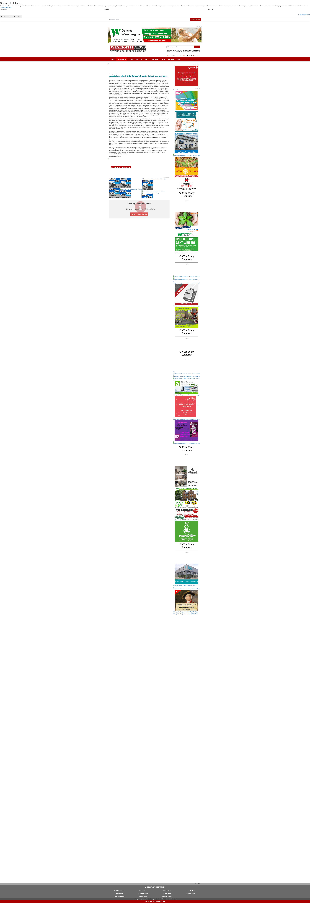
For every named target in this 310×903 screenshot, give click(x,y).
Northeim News (190, 894)
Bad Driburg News (119, 891)
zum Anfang (198, 883)
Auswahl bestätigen (6, 17)
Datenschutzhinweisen (5, 7)
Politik (147, 59)
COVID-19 (130, 59)
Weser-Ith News (166, 896)
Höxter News (119, 894)
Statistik (106, 9)
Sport (163, 59)
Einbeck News (167, 891)
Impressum (138, 899)
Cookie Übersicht (162, 899)
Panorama (171, 59)
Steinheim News (119, 896)
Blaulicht (139, 59)
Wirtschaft (155, 59)
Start (113, 59)
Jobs (178, 59)
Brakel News (143, 891)
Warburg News (143, 896)
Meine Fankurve (143, 894)
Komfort (210, 9)
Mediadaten (150, 899)
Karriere (117, 19)
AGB (135, 899)
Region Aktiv (122, 59)
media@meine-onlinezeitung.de (192, 50)
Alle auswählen (17, 17)
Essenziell (3, 9)
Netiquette (156, 899)
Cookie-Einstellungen (171, 899)
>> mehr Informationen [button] (304, 14)
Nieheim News (167, 894)
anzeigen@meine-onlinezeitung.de (191, 51)
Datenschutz (144, 899)
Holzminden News (190, 891)
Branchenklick (112, 19)
